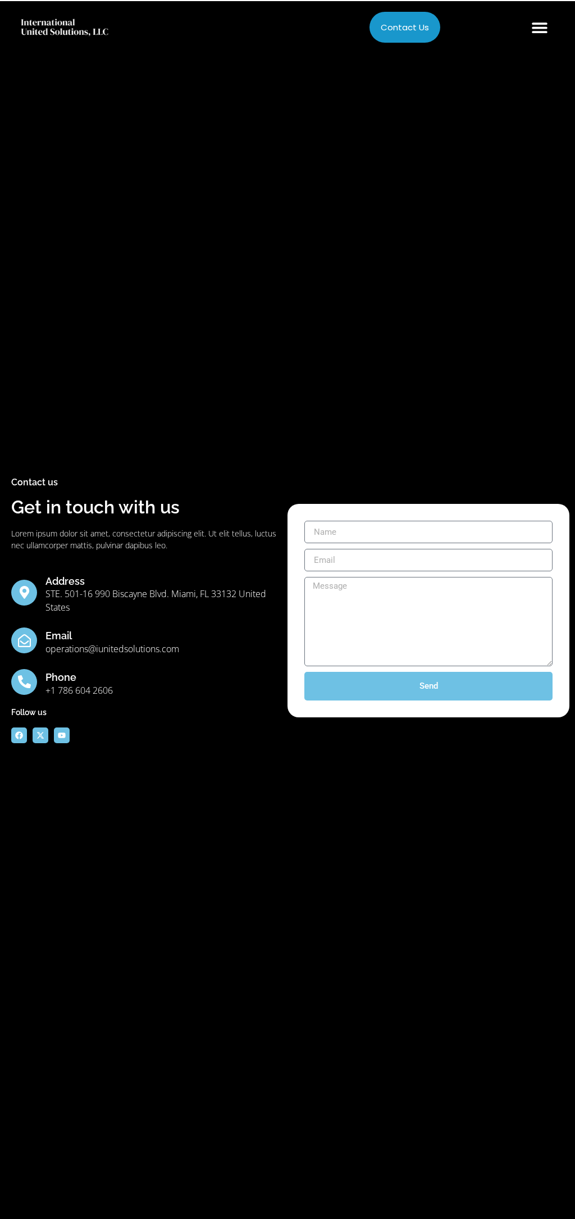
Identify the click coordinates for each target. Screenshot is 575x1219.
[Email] (24, 640)
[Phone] (24, 682)
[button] (539, 27)
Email (58, 636)
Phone (60, 677)
